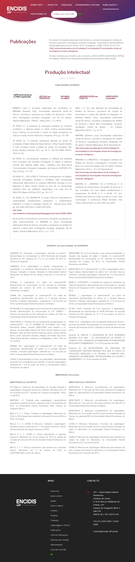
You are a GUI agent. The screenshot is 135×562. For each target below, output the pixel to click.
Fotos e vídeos (56, 505)
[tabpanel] (67, 171)
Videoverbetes (38, 14)
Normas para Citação (59, 540)
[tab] (23, 96)
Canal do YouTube (64, 14)
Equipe (53, 501)
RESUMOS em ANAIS (65, 97)
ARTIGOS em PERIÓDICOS (44, 97)
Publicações (109, 5)
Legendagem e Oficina (87, 5)
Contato (53, 510)
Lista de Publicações (59, 535)
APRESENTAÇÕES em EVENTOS (88, 97)
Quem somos (56, 496)
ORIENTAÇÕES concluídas (112, 97)
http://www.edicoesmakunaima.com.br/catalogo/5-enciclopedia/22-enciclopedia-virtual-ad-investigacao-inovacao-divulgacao (98, 151)
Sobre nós (36, 5)
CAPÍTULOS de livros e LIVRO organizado (22, 96)
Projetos (53, 5)
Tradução (66, 5)
